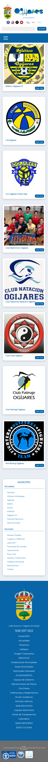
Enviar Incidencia (24, 697)
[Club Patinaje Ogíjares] (24, 387)
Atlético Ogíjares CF (14, 86)
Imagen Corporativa (24, 653)
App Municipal (13, 523)
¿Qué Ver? (11, 543)
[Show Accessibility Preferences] (5, 756)
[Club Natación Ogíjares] (24, 279)
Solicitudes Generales (24, 671)
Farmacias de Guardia (16, 547)
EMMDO (11, 511)
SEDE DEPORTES (24, 723)
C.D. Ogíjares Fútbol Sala (16, 194)
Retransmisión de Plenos (24, 684)
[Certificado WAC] (20, 754)
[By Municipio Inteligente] (29, 754)
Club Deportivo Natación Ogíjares (20, 302)
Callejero (24, 649)
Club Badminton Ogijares (17, 248)
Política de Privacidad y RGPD (29, 747)
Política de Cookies (41, 747)
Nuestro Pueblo (14, 535)
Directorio (24, 645)
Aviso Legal (18, 747)
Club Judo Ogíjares (14, 356)
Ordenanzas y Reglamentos (24, 693)
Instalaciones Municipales (24, 662)
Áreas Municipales (24, 667)
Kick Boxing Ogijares (15, 463)
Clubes (10, 569)
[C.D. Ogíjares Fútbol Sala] (24, 172)
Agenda (10, 500)
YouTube (22, 27)
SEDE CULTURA (24, 727)
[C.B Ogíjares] (24, 118)
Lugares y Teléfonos (16, 539)
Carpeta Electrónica (24, 710)
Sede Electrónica (24, 706)
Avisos (10, 508)
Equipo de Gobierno (24, 680)
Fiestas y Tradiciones (16, 558)
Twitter (17, 27)
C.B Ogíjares (11, 140)
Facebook (9, 27)
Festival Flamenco (15, 519)
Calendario (24, 719)
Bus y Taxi (11, 554)
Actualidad (24, 640)
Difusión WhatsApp (16, 496)
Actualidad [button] (9, 486)
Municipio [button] (9, 529)
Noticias (10, 493)
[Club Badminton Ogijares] (24, 225)
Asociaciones (13, 565)
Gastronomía (13, 550)
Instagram (13, 27)
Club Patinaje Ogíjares (15, 410)
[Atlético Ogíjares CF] (24, 64)
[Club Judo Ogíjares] (24, 333)
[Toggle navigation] (6, 38)
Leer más (39, 88)
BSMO (10, 504)
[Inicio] (24, 11)
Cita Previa (24, 688)
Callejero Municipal (15, 562)
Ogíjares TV (12, 515)
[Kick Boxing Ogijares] (24, 441)
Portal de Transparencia (24, 714)
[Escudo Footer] (24, 604)
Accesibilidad (24, 749)
